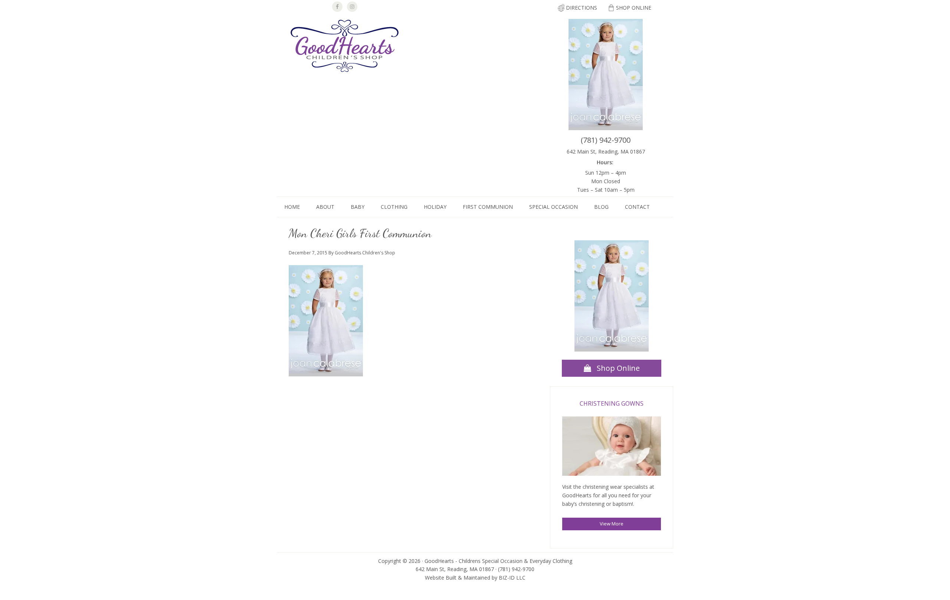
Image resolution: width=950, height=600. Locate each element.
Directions (581, 7)
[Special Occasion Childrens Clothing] (611, 447)
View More (611, 523)
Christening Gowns (611, 403)
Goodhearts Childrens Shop (344, 46)
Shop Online (633, 7)
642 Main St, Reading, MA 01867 (606, 151)
